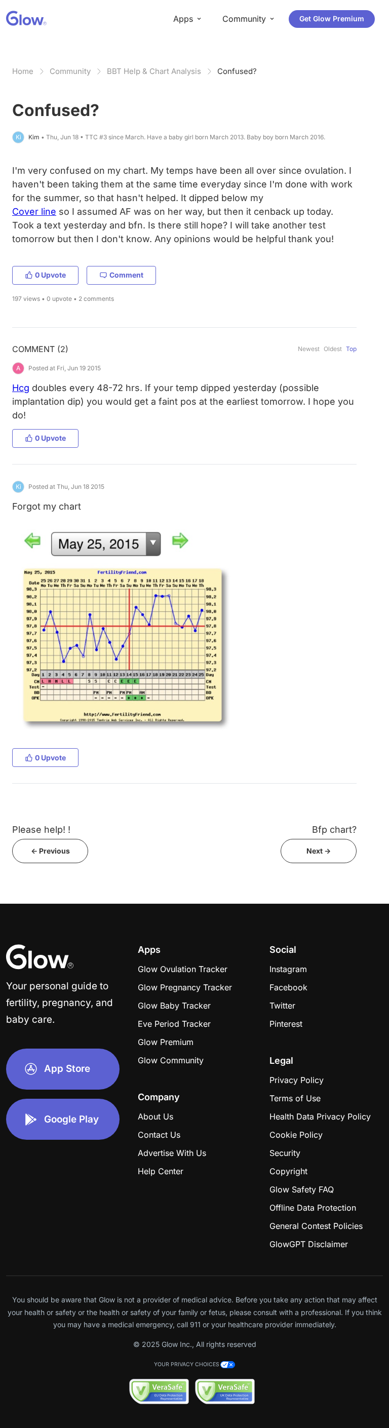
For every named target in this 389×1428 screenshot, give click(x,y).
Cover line (34, 211)
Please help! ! (41, 829)
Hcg (20, 387)
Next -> (318, 850)
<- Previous (50, 850)
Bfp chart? (334, 829)
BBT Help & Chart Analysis (154, 71)
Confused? (237, 71)
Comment (126, 275)
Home (22, 71)
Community (70, 71)
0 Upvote (50, 275)
